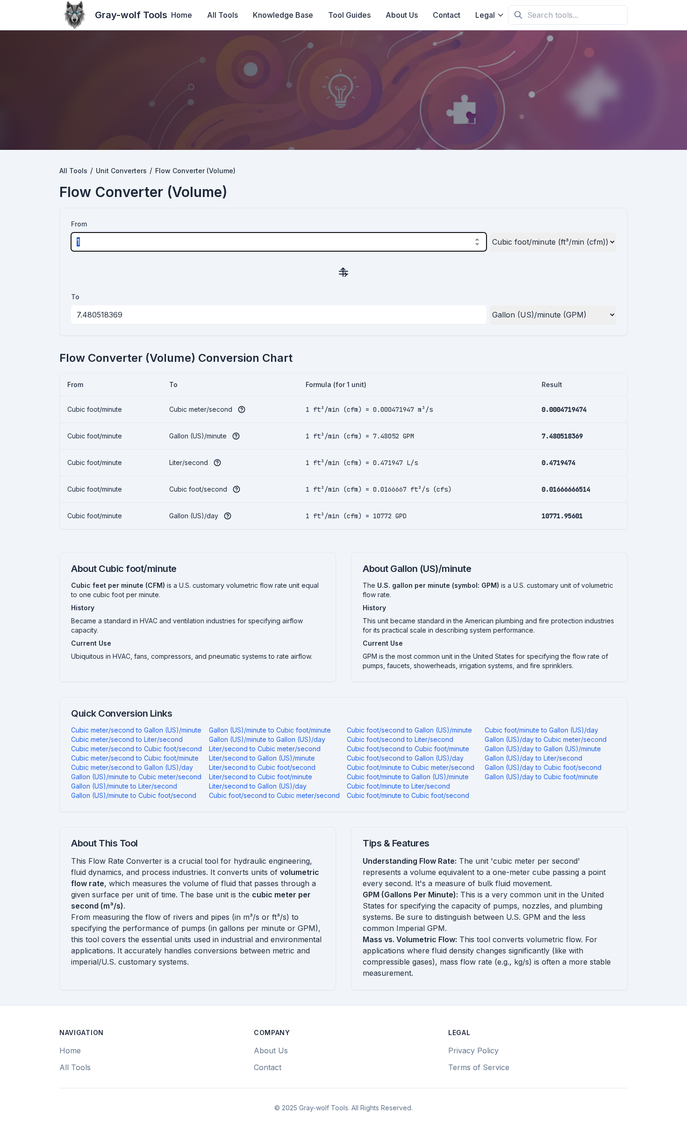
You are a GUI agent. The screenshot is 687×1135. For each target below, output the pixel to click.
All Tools (222, 15)
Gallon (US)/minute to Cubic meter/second (136, 777)
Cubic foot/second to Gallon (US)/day (405, 758)
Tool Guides (349, 15)
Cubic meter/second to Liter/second (127, 739)
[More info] (241, 409)
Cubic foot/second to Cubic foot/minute (408, 749)
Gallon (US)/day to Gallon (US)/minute (543, 749)
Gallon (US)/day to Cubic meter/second (546, 739)
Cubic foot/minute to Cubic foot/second (408, 795)
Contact (446, 15)
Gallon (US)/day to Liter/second (533, 758)
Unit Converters (121, 171)
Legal (485, 15)
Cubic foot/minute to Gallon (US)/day (541, 730)
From (79, 224)
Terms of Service (478, 1067)
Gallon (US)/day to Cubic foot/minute (541, 777)
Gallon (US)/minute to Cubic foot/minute (270, 730)
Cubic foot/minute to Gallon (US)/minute (408, 777)
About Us (402, 15)
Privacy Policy (473, 1050)
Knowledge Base (283, 15)
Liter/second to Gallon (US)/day (258, 786)
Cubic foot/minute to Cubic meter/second (410, 767)
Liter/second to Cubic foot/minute (260, 777)
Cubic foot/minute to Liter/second (398, 786)
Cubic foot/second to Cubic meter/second (274, 795)
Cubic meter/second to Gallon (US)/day (132, 767)
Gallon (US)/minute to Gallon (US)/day (267, 739)
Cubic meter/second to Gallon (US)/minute (136, 730)
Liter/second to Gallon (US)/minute (262, 758)
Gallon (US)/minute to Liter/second (124, 786)
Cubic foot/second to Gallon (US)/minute (409, 730)
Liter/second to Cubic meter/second (265, 749)
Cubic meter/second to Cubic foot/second (136, 749)
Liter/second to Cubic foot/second (262, 767)
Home (181, 15)
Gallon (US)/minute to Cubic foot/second (133, 795)
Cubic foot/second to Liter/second (400, 739)
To (75, 297)
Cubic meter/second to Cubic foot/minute (135, 758)
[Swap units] (343, 271)
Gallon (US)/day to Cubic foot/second (543, 767)
